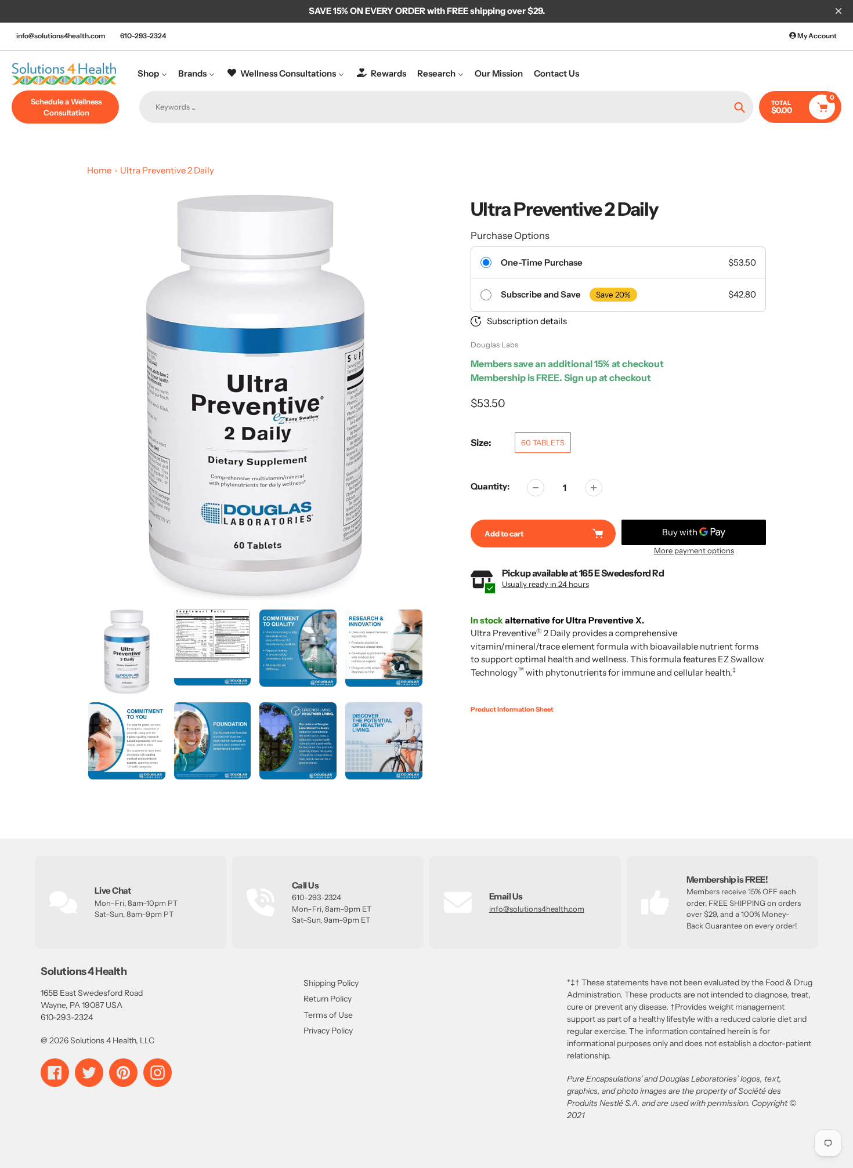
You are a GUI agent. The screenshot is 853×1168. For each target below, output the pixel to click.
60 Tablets (543, 442)
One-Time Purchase (542, 262)
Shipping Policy (331, 983)
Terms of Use (328, 1015)
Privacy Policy (328, 1030)
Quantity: (490, 486)
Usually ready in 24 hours (545, 584)
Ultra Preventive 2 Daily (167, 170)
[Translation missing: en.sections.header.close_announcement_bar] (838, 11)
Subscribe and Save (541, 294)
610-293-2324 (143, 35)
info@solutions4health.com (60, 35)
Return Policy (327, 998)
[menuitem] (152, 73)
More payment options (694, 550)
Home (99, 170)
